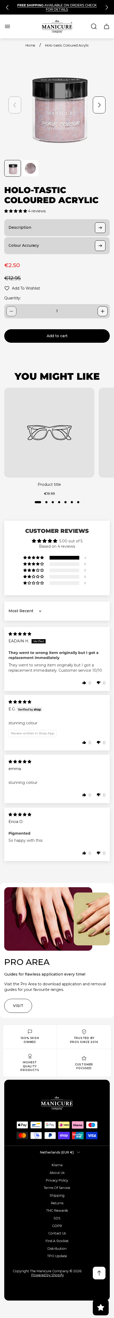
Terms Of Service (57, 1188)
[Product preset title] (49, 433)
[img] (19, 633)
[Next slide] (106, 7)
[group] (12, 168)
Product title (49, 484)
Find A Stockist (57, 1241)
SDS (57, 1218)
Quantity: (12, 298)
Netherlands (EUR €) (57, 1152)
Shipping (57, 1195)
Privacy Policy (57, 1180)
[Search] (94, 26)
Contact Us (57, 1233)
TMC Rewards (57, 1210)
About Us (57, 1173)
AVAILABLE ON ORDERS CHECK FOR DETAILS (57, 7)
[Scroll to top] (99, 1273)
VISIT (18, 1005)
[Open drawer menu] (7, 26)
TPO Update (57, 1256)
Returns (57, 1203)
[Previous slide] (7, 7)
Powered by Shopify (47, 1275)
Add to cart (57, 335)
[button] (16, 211)
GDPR (57, 1226)
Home (30, 45)
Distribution (57, 1249)
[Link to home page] (57, 1103)
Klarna (57, 1165)
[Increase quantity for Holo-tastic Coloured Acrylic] (103, 311)
